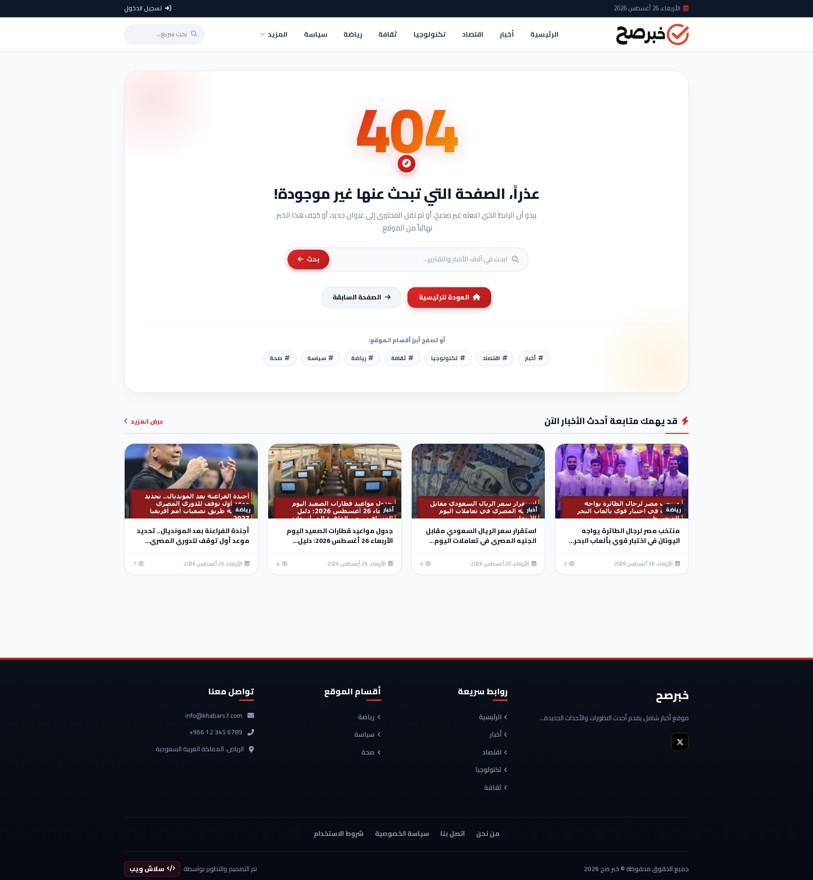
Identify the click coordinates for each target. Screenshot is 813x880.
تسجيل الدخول (143, 8)
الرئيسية (490, 717)
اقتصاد (492, 752)
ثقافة (493, 788)
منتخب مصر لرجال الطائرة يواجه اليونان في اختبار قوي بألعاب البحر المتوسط (627, 541)
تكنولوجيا (488, 770)
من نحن (488, 833)
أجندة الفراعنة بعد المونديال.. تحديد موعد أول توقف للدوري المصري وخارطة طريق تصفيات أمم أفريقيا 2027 (193, 545)
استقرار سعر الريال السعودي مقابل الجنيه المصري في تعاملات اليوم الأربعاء (481, 541)
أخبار (496, 734)
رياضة (366, 717)
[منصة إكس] (680, 742)
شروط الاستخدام (339, 833)
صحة (368, 752)
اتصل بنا (452, 833)
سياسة (364, 734)
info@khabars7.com (213, 716)
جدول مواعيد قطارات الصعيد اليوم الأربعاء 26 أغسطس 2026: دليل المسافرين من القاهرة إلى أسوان (340, 541)
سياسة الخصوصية (402, 833)
